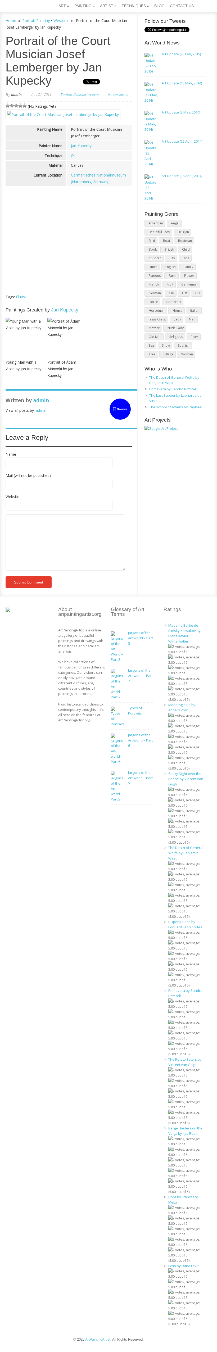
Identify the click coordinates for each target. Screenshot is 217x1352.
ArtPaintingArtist (26, 6)
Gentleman (189, 284)
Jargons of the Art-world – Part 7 (140, 675)
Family (188, 267)
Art (63, 6)
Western (60, 20)
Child (186, 249)
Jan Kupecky (81, 145)
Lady (177, 319)
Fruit (170, 284)
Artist (108, 6)
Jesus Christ (157, 319)
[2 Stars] (12, 105)
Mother (154, 328)
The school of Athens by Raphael (175, 407)
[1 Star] (8, 105)
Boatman (185, 240)
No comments (118, 94)
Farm (172, 275)
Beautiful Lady (159, 232)
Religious (176, 336)
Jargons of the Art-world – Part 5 (140, 777)
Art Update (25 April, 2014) (182, 141)
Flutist (21, 296)
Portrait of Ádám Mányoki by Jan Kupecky (61, 369)
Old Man (155, 336)
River (194, 336)
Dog (186, 258)
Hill (197, 293)
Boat (166, 240)
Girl (171, 293)
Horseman (157, 310)
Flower (189, 275)
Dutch (153, 267)
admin (16, 94)
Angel (175, 223)
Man (192, 319)
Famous (155, 275)
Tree (152, 354)
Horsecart (173, 302)
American (156, 223)
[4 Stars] (20, 105)
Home (11, 20)
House (177, 310)
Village (168, 354)
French (154, 284)
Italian (194, 310)
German (155, 293)
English (170, 267)
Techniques (135, 6)
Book (153, 249)
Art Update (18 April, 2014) (182, 175)
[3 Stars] (16, 105)
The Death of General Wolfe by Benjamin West (185, 853)
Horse (153, 302)
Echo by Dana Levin (184, 1265)
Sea (151, 345)
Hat (184, 293)
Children (155, 258)
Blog (159, 6)
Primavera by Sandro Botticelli (173, 389)
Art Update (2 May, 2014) (181, 112)
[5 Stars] (24, 105)
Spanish (183, 345)
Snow (166, 345)
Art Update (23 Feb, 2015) (181, 54)
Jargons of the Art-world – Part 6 (140, 740)
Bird (152, 240)
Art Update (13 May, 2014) (182, 83)
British (169, 249)
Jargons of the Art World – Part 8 (140, 638)
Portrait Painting (36, 20)
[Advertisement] (69, 250)
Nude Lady (176, 328)
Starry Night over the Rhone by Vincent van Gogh (185, 778)
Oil (73, 155)
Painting (84, 6)
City (172, 258)
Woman (187, 354)
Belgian (183, 232)
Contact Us (182, 6)
